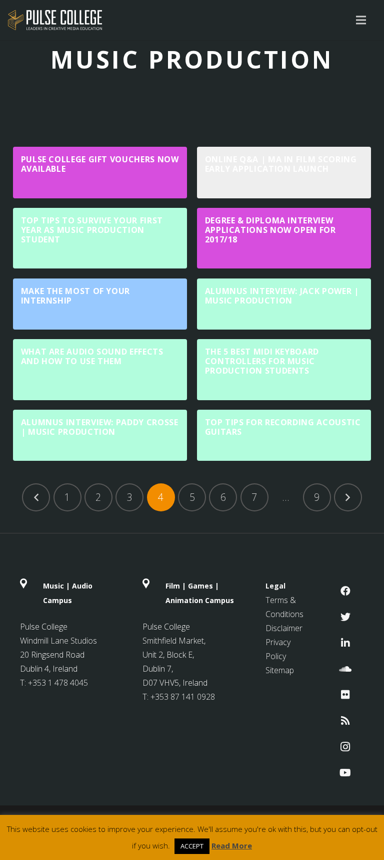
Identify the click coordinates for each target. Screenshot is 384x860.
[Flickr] (345, 694)
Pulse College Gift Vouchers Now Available (100, 164)
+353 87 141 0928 (182, 696)
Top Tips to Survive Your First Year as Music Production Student (92, 230)
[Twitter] (345, 617)
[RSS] (345, 720)
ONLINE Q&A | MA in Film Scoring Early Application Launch (281, 164)
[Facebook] (345, 591)
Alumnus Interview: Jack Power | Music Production (282, 295)
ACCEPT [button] (192, 845)
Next (348, 497)
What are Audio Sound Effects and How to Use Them (92, 356)
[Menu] (361, 20)
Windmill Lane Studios (58, 640)
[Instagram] (345, 746)
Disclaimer (284, 628)
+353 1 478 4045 (58, 682)
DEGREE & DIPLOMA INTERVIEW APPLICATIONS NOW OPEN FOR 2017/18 (270, 230)
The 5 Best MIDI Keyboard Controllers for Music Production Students (262, 361)
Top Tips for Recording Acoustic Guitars (283, 427)
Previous (36, 497)
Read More (232, 845)
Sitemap (280, 670)
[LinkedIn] (345, 643)
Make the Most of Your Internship (75, 295)
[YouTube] (345, 772)
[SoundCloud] (345, 669)
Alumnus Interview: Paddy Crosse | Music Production (99, 427)
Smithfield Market (173, 640)
